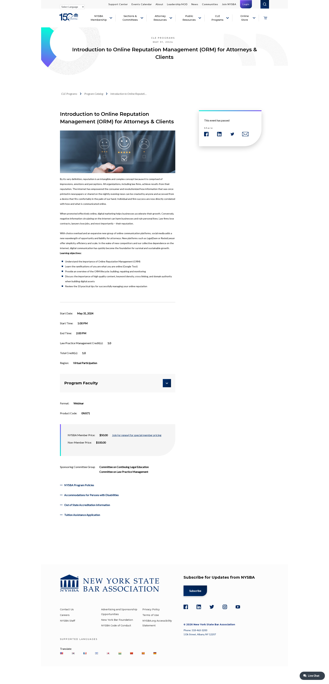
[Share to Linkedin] (219, 134)
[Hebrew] (96, 653)
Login (246, 4)
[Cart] (265, 18)
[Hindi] (119, 653)
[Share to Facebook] (206, 134)
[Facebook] (186, 607)
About (159, 4)
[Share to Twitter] (232, 134)
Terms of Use (150, 615)
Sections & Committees (130, 18)
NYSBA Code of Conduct (116, 625)
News (194, 4)
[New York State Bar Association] (69, 20)
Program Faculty (81, 383)
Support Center (118, 4)
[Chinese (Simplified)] (131, 653)
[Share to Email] (245, 134)
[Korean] (73, 653)
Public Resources (189, 18)
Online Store (244, 18)
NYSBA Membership (99, 18)
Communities (210, 4)
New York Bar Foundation (117, 619)
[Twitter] (212, 607)
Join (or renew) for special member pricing (136, 435)
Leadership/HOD (177, 4)
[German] (154, 653)
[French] (84, 653)
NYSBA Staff (67, 620)
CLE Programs (217, 18)
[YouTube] (238, 607)
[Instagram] (225, 607)
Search (264, 4)
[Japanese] (108, 653)
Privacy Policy (151, 609)
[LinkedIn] (199, 607)
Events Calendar (142, 4)
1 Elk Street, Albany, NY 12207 (200, 634)
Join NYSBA (229, 4)
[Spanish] (143, 653)
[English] (61, 653)
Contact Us (67, 609)
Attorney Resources (160, 18)
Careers (65, 615)
